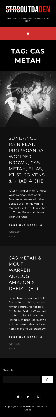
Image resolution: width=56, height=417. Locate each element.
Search (8, 370)
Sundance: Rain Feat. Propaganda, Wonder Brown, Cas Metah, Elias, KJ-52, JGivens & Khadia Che (27, 159)
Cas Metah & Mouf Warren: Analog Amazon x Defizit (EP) (25, 273)
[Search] (47, 379)
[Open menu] (28, 33)
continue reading (25, 225)
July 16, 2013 (15, 344)
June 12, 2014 (15, 232)
